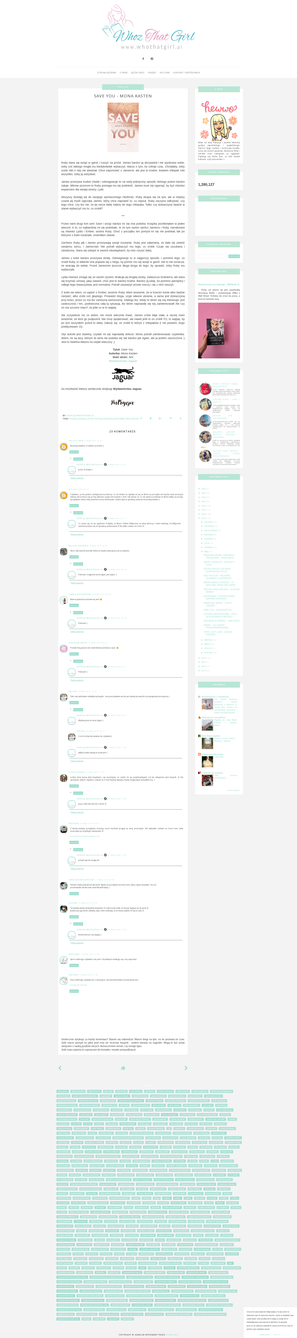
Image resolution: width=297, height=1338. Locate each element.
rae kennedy (63, 1249)
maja (206, 551)
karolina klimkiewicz (163, 1180)
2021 (204, 510)
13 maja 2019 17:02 (117, 799)
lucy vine (155, 1207)
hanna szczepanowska (171, 1156)
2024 (204, 497)
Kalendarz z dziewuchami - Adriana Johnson (220, 597)
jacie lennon (227, 1161)
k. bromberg (219, 1175)
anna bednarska (163, 1110)
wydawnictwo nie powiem (213, 1296)
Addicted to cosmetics (213, 717)
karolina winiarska (205, 1180)
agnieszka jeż (195, 1096)
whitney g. (100, 1272)
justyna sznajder (203, 1175)
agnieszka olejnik (154, 1101)
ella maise (62, 1147)
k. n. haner (233, 1175)
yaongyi (86, 1319)
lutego (208, 648)
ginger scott (227, 1152)
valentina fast (155, 1268)
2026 (204, 489)
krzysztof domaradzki (119, 1198)
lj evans (128, 1207)
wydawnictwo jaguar (126, 418)
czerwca (208, 547)
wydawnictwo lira (161, 1291)
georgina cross (197, 1152)
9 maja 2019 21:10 (117, 464)
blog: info (128, 1128)
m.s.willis (62, 1212)
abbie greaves (78, 1091)
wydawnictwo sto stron (193, 1305)
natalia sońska (148, 1235)
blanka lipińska (113, 1128)
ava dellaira (63, 1124)
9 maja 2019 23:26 (99, 546)
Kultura (165, 72)
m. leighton (222, 1207)
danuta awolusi (170, 1138)
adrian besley (182, 1091)
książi (156, 1198)
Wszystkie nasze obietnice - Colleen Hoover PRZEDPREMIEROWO (226, 453)
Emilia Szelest (151, 1147)
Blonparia (171, 1335)
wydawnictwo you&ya (87, 1314)
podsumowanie (185, 1245)
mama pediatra (64, 1221)
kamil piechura (96, 1180)
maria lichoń (111, 1221)
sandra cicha (197, 1254)
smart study (191, 1259)
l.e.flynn (223, 1198)
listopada (209, 526)
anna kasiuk (86, 1115)
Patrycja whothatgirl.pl (90, 464)
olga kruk (99, 1240)
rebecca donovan (100, 1249)
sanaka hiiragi (182, 1254)
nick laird (198, 1235)
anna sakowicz (151, 1115)
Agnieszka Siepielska (175, 1101)
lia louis (209, 1203)
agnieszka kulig (107, 1101)
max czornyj (100, 1226)
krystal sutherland (81, 1198)
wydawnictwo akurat (132, 1272)
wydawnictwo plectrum (67, 1305)
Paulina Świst (205, 1240)
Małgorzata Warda (222, 1217)
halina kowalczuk (149, 1156)
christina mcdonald (182, 1133)
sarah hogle (112, 1259)
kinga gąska (128, 1193)
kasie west (62, 1184)
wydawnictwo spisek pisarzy (167, 1305)
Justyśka (73, 903)
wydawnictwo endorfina (190, 1282)
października (211, 530)
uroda (142, 1268)
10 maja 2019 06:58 (101, 594)
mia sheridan (178, 1226)
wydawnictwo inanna (134, 1286)
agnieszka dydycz (177, 1096)
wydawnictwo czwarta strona (195, 1277)
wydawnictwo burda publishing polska (107, 1277)
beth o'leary (206, 1124)
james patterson (79, 1166)
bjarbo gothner (81, 1128)
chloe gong (121, 1133)
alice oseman (158, 1105)
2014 (204, 666)
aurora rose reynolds (215, 1119)
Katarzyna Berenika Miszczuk (83, 1184)
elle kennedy (89, 1147)
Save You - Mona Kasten (218, 610)
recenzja (108, 418)
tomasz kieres (104, 1268)
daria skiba (204, 1138)
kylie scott (200, 1198)
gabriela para (146, 1152)
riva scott (217, 1249)
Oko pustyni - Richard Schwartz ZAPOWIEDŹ (217, 576)
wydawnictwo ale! (175, 1272)
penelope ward (84, 1245)
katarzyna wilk (111, 1189)
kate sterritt (142, 1189)
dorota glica (63, 1142)
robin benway (63, 1254)
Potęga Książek (77, 772)
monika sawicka (64, 1235)
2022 (204, 506)
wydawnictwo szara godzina (219, 1305)
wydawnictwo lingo (113, 1291)
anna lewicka (117, 1115)
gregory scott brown (84, 1156)
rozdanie (119, 1254)
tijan (230, 1263)
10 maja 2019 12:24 (87, 691)
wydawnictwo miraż (115, 1296)
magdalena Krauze (158, 1212)
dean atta (217, 1138)
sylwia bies (130, 1263)
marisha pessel (144, 1221)
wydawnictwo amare (196, 1272)
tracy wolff (118, 1268)
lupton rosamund (206, 1207)
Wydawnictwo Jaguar (123, 361)
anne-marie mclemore (140, 1119)
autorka (232, 1119)
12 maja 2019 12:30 (95, 772)
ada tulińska (136, 1091)
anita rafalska (131, 1110)
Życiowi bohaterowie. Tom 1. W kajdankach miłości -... (221, 615)
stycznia (208, 653)
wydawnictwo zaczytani (132, 1314)
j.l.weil (214, 1161)
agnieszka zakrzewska (198, 1101)
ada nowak (121, 1091)
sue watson (95, 1263)
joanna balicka (140, 1170)
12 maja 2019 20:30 (104, 880)
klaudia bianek (195, 1193)
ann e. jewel (147, 1110)
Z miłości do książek (212, 773)
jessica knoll (210, 1166)
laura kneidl (63, 1203)
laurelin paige (78, 1203)
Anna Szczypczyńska (207, 1115)
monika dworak (181, 1231)
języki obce (109, 1170)
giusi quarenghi (64, 1156)
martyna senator (65, 1226)
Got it (277, 1335)
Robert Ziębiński (233, 1249)
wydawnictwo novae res (93, 1300)
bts (169, 1128)
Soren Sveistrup (64, 1263)
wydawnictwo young (109, 1314)
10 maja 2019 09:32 (97, 643)
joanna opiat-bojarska (179, 1170)
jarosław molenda (115, 1166)
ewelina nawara (111, 1152)
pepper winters (101, 1245)
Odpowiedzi (78, 459)
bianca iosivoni (64, 1128)
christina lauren (163, 1133)
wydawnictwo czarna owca (167, 1277)
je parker (144, 1166)
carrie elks (211, 1128)
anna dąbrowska (225, 1110)
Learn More (265, 1335)
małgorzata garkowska (153, 1217)
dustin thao (111, 1142)
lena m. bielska (178, 1203)
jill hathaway (124, 1170)
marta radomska (196, 1221)
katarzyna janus (126, 1184)
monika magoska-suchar (202, 1231)
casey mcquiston (227, 1128)
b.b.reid (88, 1124)
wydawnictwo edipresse (120, 1282)
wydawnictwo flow (85, 1286)
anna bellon (180, 1110)
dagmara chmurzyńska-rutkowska (128, 1138)
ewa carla (234, 1147)
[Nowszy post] (59, 1069)
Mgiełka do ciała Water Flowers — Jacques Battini (225, 723)
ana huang (221, 1105)
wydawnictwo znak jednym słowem (210, 1314)
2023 (204, 501)
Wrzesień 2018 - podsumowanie (226, 416)
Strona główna (106, 72)
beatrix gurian (160, 1124)
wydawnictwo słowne (142, 1305)
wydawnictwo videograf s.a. (160, 1310)
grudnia (208, 522)
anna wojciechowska (67, 1119)
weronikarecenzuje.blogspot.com (85, 836)
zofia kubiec (127, 1319)
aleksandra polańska (89, 1105)
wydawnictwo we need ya (211, 1310)
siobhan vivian (175, 1259)
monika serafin (82, 1235)
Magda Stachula (138, 1212)
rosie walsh (106, 1254)
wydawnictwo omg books (141, 1300)
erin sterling (206, 1147)
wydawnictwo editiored (165, 1282)
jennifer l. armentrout (176, 1166)
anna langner (101, 1115)
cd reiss (92, 1133)
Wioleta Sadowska (79, 546)
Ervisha (73, 691)
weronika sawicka (65, 1272)
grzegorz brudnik (131, 1156)
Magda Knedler (120, 1212)
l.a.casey (212, 1198)
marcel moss (80, 1221)
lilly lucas (74, 1207)
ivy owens (125, 1161)
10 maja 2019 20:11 (117, 667)
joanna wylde (234, 1170)
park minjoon (146, 1240)
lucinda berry (141, 1207)
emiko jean (135, 1147)
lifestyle (220, 1203)
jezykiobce (95, 1170)
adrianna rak (63, 1096)
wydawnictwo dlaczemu (222, 1277)
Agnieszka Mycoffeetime (82, 880)
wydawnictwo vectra (116, 1310)
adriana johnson (200, 1091)
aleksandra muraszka (67, 1105)
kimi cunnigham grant (110, 1193)
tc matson (203, 1263)
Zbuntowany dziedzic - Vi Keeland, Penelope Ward (219, 583)
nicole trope (227, 1235)
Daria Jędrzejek (188, 1138)
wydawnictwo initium (156, 1286)
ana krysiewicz (64, 1110)
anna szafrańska (169, 1115)
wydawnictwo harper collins (108, 1286)
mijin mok (81, 1231)
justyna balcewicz (145, 1175)
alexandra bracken (140, 1105)
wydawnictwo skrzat (120, 1305)
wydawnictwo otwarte (165, 1300)
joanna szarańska (201, 1170)
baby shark (111, 1124)
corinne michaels (65, 1138)
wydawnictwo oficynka (117, 1300)
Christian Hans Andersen (141, 1133)
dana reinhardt (153, 1138)
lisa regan (100, 1207)
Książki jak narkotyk (78, 985)
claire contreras (201, 1133)
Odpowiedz (74, 452)
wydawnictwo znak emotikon (179, 1314)
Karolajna (74, 954)
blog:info (140, 1128)
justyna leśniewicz (183, 1175)
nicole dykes (212, 1235)
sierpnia (208, 539)
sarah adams (80, 1259)
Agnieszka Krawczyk (88, 1101)
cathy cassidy (78, 1133)
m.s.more (236, 1207)
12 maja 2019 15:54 (89, 823)
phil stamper (117, 1245)
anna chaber (195, 1110)
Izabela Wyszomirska (80, 594)
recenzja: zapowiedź (149, 1249)
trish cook (131, 1268)
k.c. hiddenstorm (65, 1180)
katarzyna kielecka (145, 1184)
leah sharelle (133, 1203)
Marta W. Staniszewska (217, 1221)
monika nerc (223, 1231)
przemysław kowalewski (206, 1245)
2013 (204, 671)
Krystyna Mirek (100, 1198)
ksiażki (136, 1198)
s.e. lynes (132, 1254)
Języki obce (137, 72)
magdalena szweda (200, 1212)
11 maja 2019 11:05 (117, 747)
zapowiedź (113, 1319)
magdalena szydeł (220, 1212)
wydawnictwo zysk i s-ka (68, 1319)
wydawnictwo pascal (218, 1300)
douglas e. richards (94, 1142)
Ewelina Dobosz (93, 1152)
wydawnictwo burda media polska (72, 1277)
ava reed (76, 1124)
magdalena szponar (178, 1212)
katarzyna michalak (206, 1184)
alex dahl (124, 1105)
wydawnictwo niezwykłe (68, 1300)
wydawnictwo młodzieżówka (139, 1296)
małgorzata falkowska (130, 1217)
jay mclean (131, 1166)
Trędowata (219, 757)
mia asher (164, 1226)
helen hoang (191, 1156)
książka (73, 418)
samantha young (164, 1254)
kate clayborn (127, 1189)
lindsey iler (86, 1207)
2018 (204, 658)
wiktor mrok (114, 1272)
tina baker (74, 1268)
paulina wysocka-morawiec (227, 1240)
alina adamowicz (191, 1105)
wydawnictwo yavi (65, 1314)
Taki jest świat (76, 441)
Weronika (74, 823)
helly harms (223, 1156)
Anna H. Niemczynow (67, 1115)
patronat (159, 1240)
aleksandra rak (109, 1105)
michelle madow (231, 1226)
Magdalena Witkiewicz (67, 1217)
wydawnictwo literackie (182, 1291)
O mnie (124, 72)
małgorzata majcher (175, 1217)
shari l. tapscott (158, 1259)
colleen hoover (219, 1133)
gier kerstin (212, 1152)
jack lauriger (63, 1166)
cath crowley (63, 1133)
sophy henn (219, 1259)
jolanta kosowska (91, 1175)
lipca (207, 543)
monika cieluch (163, 1231)
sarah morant (127, 1259)
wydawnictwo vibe (137, 1310)
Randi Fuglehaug (80, 1249)
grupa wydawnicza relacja (108, 1156)
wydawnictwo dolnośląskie (69, 1282)
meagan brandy (116, 1226)
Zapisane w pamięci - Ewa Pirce (222, 621)
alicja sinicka (174, 1105)
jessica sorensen (65, 1170)
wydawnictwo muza (189, 1296)
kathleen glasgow (177, 1189)
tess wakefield (218, 1263)
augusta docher (195, 1119)
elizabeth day (216, 1142)
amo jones (207, 1105)
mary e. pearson (83, 1226)
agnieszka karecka (213, 1096)
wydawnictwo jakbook (219, 1286)
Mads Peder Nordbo (78, 1212)
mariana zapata (127, 1221)
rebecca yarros (118, 1249)
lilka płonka (232, 1203)
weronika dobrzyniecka (188, 1268)
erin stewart (220, 1147)
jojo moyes (75, 1175)
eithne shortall (183, 1142)
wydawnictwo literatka (206, 1291)
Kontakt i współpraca (186, 72)
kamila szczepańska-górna (118, 1180)
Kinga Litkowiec (145, 1193)
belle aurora (191, 1124)
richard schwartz (202, 1249)
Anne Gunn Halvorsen (102, 1119)
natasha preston (165, 1235)
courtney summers (85, 1138)
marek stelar (96, 1221)
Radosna (73, 975)
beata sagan (144, 1124)
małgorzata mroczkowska (199, 1217)
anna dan (209, 1110)
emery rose (121, 1147)
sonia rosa (204, 1259)
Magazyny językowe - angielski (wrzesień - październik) (226, 434)
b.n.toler (99, 1124)
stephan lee (81, 1263)
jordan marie (108, 1175)
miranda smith (96, 1231)
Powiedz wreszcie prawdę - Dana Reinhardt (226, 385)
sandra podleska (215, 1254)
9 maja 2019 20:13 (80, 489)
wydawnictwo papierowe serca (192, 1300)
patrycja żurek (174, 1240)
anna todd (225, 1115)
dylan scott (125, 1142)
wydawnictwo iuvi (176, 1286)
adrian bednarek (165, 1091)
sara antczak (232, 1254)
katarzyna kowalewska (167, 1184)
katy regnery (224, 1189)
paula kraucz (189, 1240)
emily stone (179, 1147)
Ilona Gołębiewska (93, 1161)
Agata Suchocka (140, 1096)
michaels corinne (212, 1226)
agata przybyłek (122, 1096)
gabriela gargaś (129, 1152)
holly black (62, 1161)
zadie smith (99, 1319)
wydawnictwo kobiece (67, 1291)
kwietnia (208, 640)
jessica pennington (228, 1166)
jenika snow (158, 1166)
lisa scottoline (115, 1207)
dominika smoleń (233, 1138)
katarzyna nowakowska (90, 1189)
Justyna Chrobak (164, 1175)
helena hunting (207, 1156)
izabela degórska (141, 1161)
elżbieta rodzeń (105, 1147)
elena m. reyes (199, 1142)
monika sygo (116, 1235)
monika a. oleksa (146, 1231)
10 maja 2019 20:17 (95, 731)
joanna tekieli (218, 1170)
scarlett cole (142, 1259)
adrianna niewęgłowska (221, 1091)
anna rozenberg (134, 1115)
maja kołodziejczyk (108, 1217)
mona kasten (94, 418)
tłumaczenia (88, 1268)
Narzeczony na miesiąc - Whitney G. (219, 284)
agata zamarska (158, 1096)
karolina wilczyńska (185, 1180)
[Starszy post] (186, 1069)
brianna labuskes (156, 1128)
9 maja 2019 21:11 (117, 518)
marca (207, 644)
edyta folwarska (165, 1142)
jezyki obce (81, 1170)
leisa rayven (149, 1203)
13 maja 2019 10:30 (87, 903)
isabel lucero (110, 1161)
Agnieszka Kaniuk (78, 643)
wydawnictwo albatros (154, 1272)
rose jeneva (92, 1254)
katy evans (209, 1189)
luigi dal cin (190, 1207)
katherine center (158, 1189)
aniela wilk (116, 1110)
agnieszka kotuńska (66, 1101)
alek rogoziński (219, 1101)
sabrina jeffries (146, 1254)
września (209, 535)
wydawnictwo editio (143, 1282)
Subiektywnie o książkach (215, 696)
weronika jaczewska (211, 1268)
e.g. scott (138, 1142)
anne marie (121, 1119)
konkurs (227, 1193)
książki (82, 418)
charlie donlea (106, 1133)
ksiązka (146, 1198)
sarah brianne (96, 1259)
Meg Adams (132, 1226)
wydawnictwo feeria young (215, 1282)
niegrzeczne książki (66, 1240)
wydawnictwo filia (65, 1286)
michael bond (194, 1226)
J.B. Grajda (179, 1161)
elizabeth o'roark (233, 1142)
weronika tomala (85, 1272)
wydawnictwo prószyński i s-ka (94, 1305)
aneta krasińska (101, 1110)
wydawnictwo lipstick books (137, 1291)
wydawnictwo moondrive (166, 1296)
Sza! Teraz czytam (210, 736)
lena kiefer (163, 1203)
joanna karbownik (158, 1170)
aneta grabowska (82, 1110)
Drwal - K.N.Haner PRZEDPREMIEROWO (216, 626)
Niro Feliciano (85, 1240)
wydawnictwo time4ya (94, 1310)
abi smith (108, 1091)
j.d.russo (192, 1161)
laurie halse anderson (98, 1203)
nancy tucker (132, 1235)
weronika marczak (232, 1268)
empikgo (192, 1147)
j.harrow (204, 1161)
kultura (188, 1198)
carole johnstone (195, 1128)
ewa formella (63, 1152)
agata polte (106, 1096)
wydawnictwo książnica (91, 1291)
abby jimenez (94, 1091)
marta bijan (160, 1221)
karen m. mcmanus (143, 1180)
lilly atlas (61, 1207)
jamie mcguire (97, 1166)
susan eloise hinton (113, 1263)
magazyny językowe (100, 1212)
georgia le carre (179, 1152)
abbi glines (62, 1091)
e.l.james (150, 1142)
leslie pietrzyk (195, 1203)
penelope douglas (65, 1245)
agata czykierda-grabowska (85, 1096)
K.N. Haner (81, 1180)
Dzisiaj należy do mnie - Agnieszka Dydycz (218, 570)
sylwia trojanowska (148, 1263)
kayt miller (62, 1193)
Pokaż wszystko (233, 790)
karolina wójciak (224, 1180)
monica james (128, 1231)
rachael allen (226, 1245)
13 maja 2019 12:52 (89, 954)
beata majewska (128, 1124)
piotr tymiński (168, 1245)
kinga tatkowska (163, 1193)
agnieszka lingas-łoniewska (130, 1101)
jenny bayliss (195, 1166)
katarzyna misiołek (227, 1184)
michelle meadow (65, 1231)
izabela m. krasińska (161, 1161)
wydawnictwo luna (65, 1296)
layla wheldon (118, 1203)
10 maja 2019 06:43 (117, 569)
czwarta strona (103, 1138)
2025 (204, 493)
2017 (204, 662)
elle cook (75, 1147)
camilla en (179, 1128)
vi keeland (169, 1268)
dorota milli (77, 1142)
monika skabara (100, 1235)
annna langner (160, 1119)
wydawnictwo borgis (218, 1272)
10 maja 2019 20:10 (117, 618)
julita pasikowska (126, 1175)
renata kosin (185, 1249)
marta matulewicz (177, 1221)
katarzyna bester (108, 1184)
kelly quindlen (77, 1193)
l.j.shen (235, 1198)
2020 (204, 514)
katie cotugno (194, 1189)
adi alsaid (150, 1091)
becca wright (176, 1124)
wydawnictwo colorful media (139, 1277)
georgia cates (162, 1152)
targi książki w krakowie (170, 1263)
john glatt (62, 1175)
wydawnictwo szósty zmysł (69, 1310)
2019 (204, 518)
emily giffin (165, 1147)
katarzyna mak (187, 1184)
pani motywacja (129, 1240)
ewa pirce (77, 1152)
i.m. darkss (76, 1161)
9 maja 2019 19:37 (94, 441)
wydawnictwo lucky (228, 1291)
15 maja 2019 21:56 (88, 975)
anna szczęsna (187, 1115)
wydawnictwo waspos (186, 1310)
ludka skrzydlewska (172, 1207)
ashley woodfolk (178, 1119)
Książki (152, 72)
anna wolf (84, 1119)
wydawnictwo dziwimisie (95, 1282)
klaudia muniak (213, 1193)
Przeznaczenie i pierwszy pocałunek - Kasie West (219, 556)
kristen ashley (64, 1198)
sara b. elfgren (64, 1259)
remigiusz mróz (169, 1249)
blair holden (97, 1128)
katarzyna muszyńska (67, 1189)
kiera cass (92, 1193)
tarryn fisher (190, 1263)
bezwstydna (220, 1124)
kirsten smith (179, 1193)
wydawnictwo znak (154, 1314)
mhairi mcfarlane (149, 1226)
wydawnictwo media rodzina (90, 1296)
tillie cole (61, 1268)
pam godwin (113, 1240)
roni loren (78, 1254)
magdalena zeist (88, 1217)
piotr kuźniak (153, 1245)
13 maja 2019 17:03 (117, 930)
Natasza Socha (183, 1235)
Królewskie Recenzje (212, 754)
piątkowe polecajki (135, 1245)
